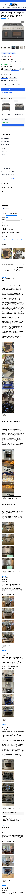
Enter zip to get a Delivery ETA (7, 92)
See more (12, 178)
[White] (2, 72)
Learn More (19, 61)
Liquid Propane (13, 77)
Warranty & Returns (6, 187)
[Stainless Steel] (23, 69)
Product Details (5, 134)
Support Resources (6, 191)
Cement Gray (15, 69)
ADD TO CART (14, 89)
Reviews (3, 199)
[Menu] (2, 4)
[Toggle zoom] (23, 42)
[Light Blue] (20, 69)
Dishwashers (21, 7)
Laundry (2, 7)
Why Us (3, 195)
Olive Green (7, 69)
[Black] (2, 69)
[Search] (5, 4)
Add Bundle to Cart (13, 124)
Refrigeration (14, 7)
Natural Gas (4, 77)
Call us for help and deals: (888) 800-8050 (13, 1)
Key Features (4, 183)
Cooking (8, 7)
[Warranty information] (14, 53)
